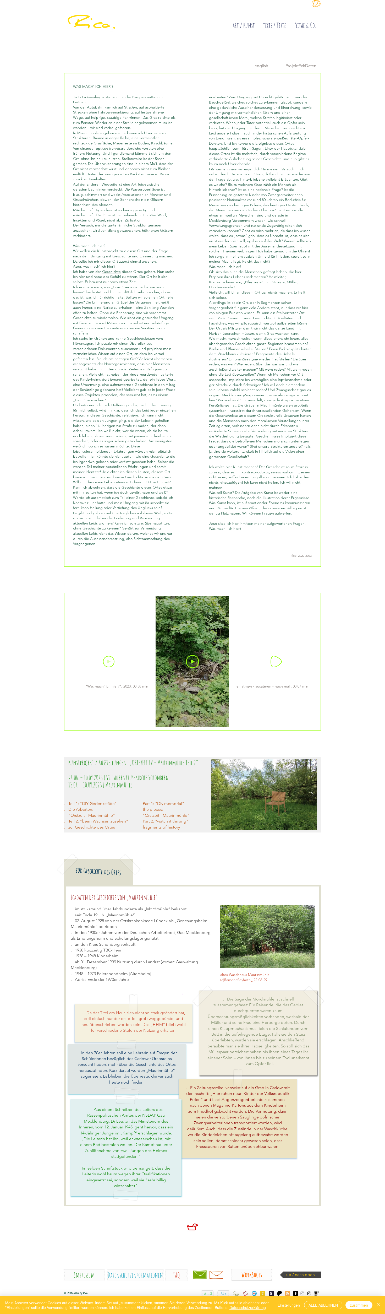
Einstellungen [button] (289, 1305)
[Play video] (192, 661)
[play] (304, 763)
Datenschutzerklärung (247, 1307)
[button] (264, 794)
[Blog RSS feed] (287, 1293)
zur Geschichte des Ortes (91, 827)
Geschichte (111, 271)
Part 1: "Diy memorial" (163, 803)
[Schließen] (379, 1305)
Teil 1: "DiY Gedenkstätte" (92, 803)
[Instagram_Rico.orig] (309, 1293)
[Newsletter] (216, 1275)
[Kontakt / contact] (200, 1275)
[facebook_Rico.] (295, 1293)
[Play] (108, 661)
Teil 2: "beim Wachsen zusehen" (98, 821)
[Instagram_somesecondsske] (302, 1293)
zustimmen (359, 1305)
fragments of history (161, 827)
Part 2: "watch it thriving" (165, 821)
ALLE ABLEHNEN (323, 1305)
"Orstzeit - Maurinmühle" (166, 815)
